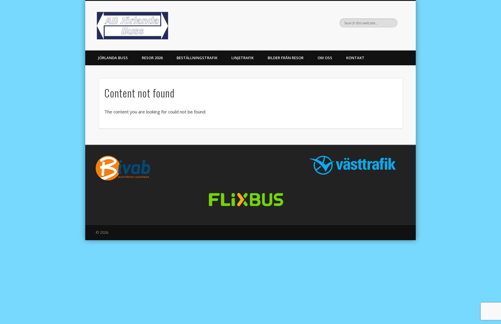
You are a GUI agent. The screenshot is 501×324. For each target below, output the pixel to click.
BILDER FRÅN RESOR (286, 57)
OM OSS (324, 57)
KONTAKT (355, 57)
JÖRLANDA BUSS (113, 57)
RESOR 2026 (152, 57)
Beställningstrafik (197, 57)
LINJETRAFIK (242, 57)
